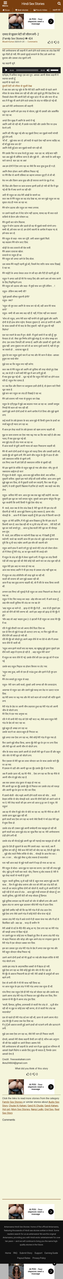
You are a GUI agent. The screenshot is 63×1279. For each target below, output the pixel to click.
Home (8, 1253)
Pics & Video (41, 10)
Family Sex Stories (12, 1102)
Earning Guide (51, 1253)
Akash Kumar (8, 42)
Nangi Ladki (37, 1109)
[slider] (55, 70)
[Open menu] (5, 4)
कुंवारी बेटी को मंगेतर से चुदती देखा (17, 86)
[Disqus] (31, 1160)
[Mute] (48, 70)
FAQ (15, 1253)
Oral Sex (49, 1109)
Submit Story (26, 1253)
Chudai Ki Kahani (17, 1105)
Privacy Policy (39, 1258)
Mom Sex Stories (20, 1109)
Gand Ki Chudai (35, 1105)
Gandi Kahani (51, 1105)
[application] (31, 70)
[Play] (6, 70)
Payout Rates (23, 1258)
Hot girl (6, 1109)
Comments (32, 42)
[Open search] (59, 4)
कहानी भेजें (56, 10)
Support (38, 1253)
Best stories (22, 10)
